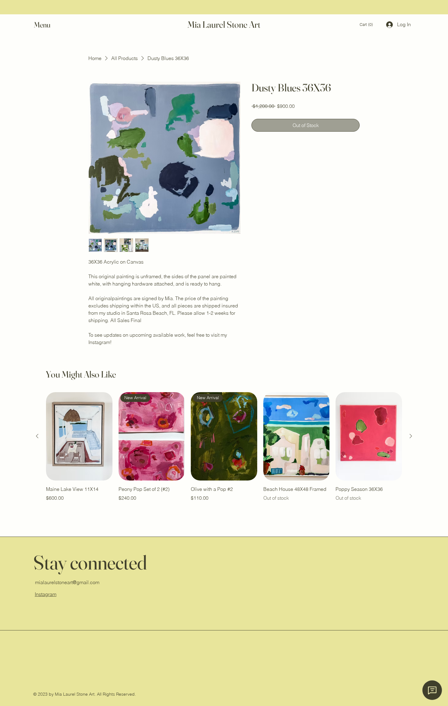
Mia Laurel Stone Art (223, 24)
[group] (224, 451)
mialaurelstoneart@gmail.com (67, 582)
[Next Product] (410, 436)
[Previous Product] (37, 436)
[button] (48, 24)
